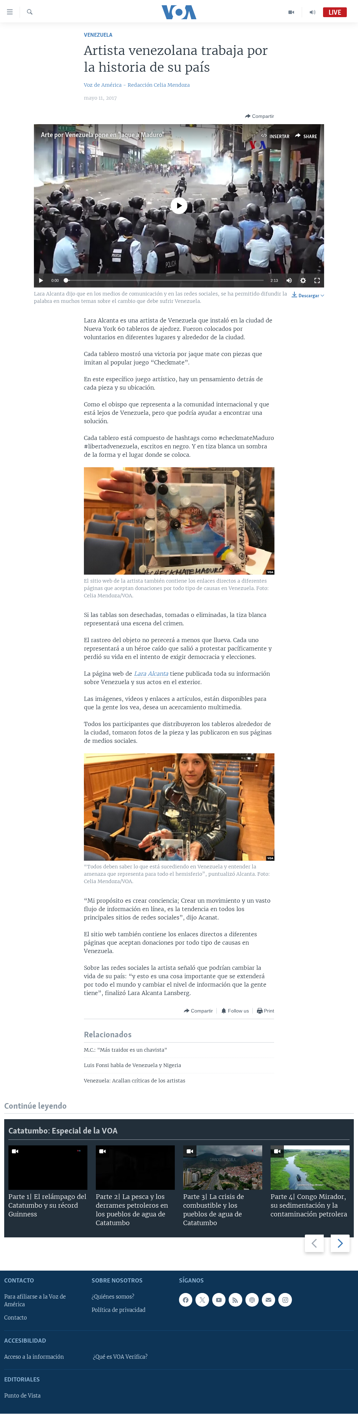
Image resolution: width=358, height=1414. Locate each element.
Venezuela (98, 35)
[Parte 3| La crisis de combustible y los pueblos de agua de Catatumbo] (222, 1167)
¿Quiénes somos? (113, 1297)
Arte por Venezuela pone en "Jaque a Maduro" (102, 135)
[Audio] (312, 12)
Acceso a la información (34, 1357)
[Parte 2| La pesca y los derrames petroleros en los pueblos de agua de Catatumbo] (135, 1167)
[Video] (291, 12)
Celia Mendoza (172, 85)
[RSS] (235, 1300)
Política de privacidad (118, 1310)
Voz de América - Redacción (118, 85)
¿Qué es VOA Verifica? (120, 1357)
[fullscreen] (317, 280)
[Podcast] (252, 1300)
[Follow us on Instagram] (285, 1300)
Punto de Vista (22, 1396)
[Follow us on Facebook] (185, 1300)
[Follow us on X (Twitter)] (202, 1300)
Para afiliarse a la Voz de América (35, 1301)
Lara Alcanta (151, 673)
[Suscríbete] (268, 1300)
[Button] (259, 116)
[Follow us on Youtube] (218, 1300)
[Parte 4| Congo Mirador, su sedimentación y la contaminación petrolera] (310, 1167)
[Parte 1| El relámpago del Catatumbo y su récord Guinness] (47, 1167)
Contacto (15, 1318)
